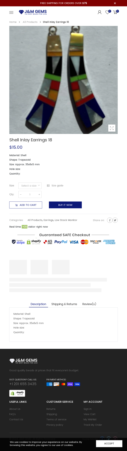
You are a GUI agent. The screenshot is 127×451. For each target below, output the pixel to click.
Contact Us (16, 419)
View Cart (89, 414)
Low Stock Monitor (66, 220)
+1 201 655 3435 (22, 383)
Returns (50, 409)
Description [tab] (38, 304)
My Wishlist (90, 419)
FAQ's (12, 414)
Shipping (51, 414)
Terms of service (56, 419)
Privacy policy (54, 425)
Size (11, 185)
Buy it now (65, 205)
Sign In (88, 409)
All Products (35, 220)
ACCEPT (109, 443)
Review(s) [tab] (89, 304)
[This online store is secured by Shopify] (17, 393)
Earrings (48, 220)
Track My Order (93, 425)
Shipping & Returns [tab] (64, 304)
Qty (11, 194)
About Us (14, 409)
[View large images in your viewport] (111, 128)
